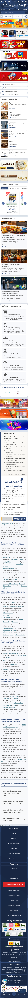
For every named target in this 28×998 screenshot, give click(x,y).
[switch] (3, 991)
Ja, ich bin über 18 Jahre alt (19, 518)
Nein (7, 518)
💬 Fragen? (22, 990)
